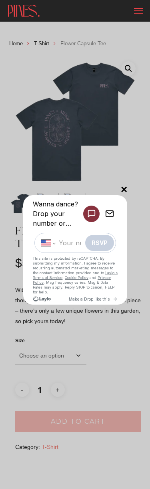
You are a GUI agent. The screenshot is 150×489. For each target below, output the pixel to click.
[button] (138, 11)
